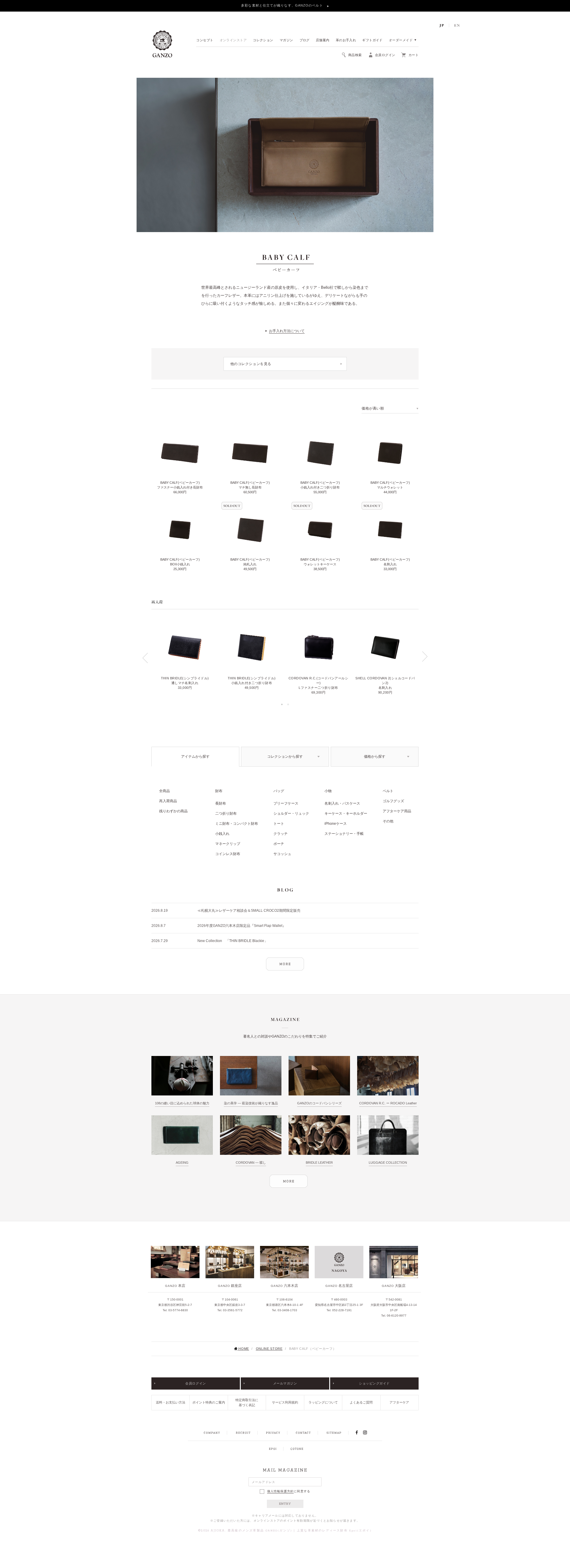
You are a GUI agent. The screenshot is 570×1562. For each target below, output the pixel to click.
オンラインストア (233, 40)
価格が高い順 (373, 408)
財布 (218, 791)
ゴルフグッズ (393, 801)
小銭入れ (222, 834)
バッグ (278, 791)
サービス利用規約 (285, 1402)
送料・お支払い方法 (170, 1402)
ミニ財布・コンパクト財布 (236, 824)
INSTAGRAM (368, 1432)
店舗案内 (323, 40)
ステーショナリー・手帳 (344, 834)
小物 (328, 791)
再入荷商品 (168, 801)
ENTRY (285, 1504)
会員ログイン (195, 1383)
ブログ (305, 40)
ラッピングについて (323, 1402)
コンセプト (204, 40)
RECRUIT (243, 1432)
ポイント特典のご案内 (208, 1402)
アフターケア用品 (397, 811)
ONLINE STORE (269, 1348)
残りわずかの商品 (173, 811)
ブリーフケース (285, 803)
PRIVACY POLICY (273, 1432)
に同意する (289, 1491)
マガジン (286, 40)
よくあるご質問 (361, 1402)
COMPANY (212, 1432)
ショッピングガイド (374, 1383)
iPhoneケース (335, 824)
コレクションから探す (285, 756)
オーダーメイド (401, 40)
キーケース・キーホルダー (345, 813)
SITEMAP (334, 1432)
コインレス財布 (227, 854)
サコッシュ (282, 854)
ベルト (388, 791)
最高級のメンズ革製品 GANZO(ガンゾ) (260, 1530)
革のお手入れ (346, 40)
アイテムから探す (195, 756)
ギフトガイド (372, 40)
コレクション (263, 40)
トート (278, 824)
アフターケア (399, 1402)
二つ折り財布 (226, 813)
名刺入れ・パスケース (342, 803)
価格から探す (374, 756)
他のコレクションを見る (251, 364)
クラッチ (280, 834)
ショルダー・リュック (291, 813)
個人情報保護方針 (280, 1491)
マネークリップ (227, 844)
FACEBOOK (356, 1432)
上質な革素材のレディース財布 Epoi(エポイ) (334, 1530)
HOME (243, 1348)
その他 (388, 821)
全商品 (164, 791)
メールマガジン (285, 1383)
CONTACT (303, 1432)
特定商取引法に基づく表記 (246, 1402)
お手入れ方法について (287, 331)
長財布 (220, 803)
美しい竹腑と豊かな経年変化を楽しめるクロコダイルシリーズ (283, 5)
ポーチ (278, 844)
